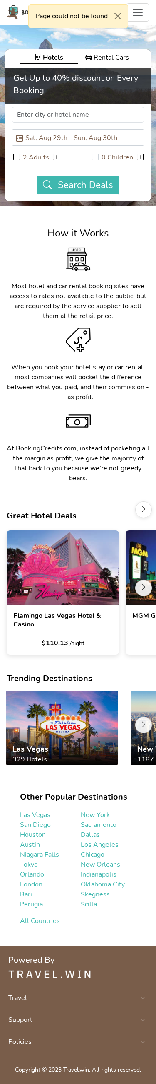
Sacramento (98, 824)
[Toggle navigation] (137, 12)
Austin (30, 844)
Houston (33, 834)
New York (95, 814)
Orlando (32, 874)
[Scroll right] (143, 509)
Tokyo (29, 864)
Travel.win (76, 1070)
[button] (16, 157)
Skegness (95, 894)
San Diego (35, 824)
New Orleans (100, 864)
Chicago (92, 854)
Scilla (89, 904)
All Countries (40, 920)
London (31, 884)
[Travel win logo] (78, 974)
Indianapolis (98, 874)
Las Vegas (35, 814)
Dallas (90, 834)
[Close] (118, 16)
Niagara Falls (39, 854)
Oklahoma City (103, 884)
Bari (26, 894)
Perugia (31, 904)
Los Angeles (100, 844)
